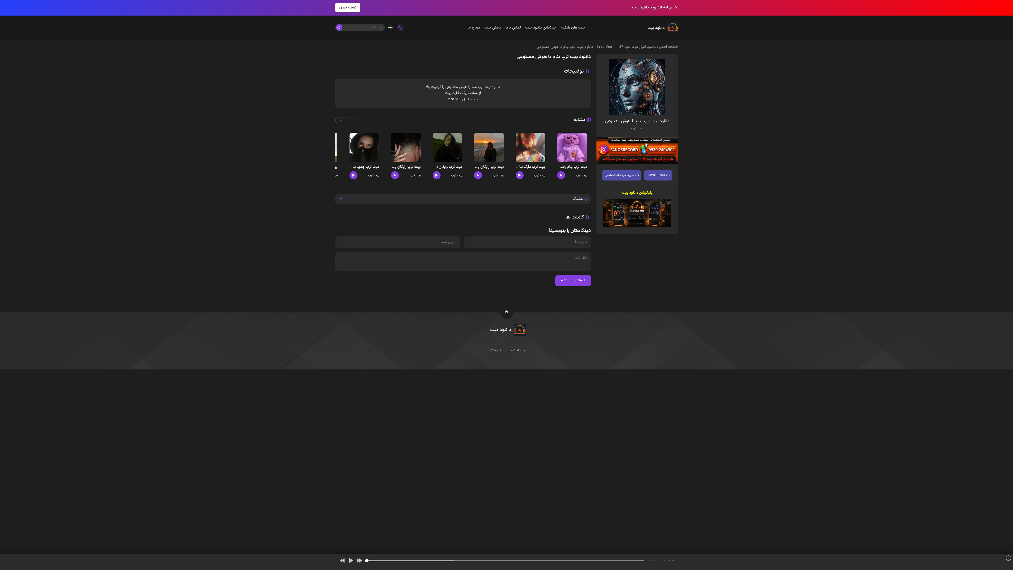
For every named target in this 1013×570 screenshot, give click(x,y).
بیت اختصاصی (515, 350)
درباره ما (474, 27)
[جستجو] (339, 27)
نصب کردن (347, 7)
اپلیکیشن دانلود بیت (541, 27)
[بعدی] (359, 560)
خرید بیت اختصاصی (619, 175)
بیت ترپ (637, 128)
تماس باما (513, 27)
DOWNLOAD (656, 175)
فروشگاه (495, 350)
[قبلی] (342, 560)
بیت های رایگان (573, 27)
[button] (353, 120)
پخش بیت (492, 27)
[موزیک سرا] (400, 27)
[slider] (504, 560)
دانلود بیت (492, 87)
